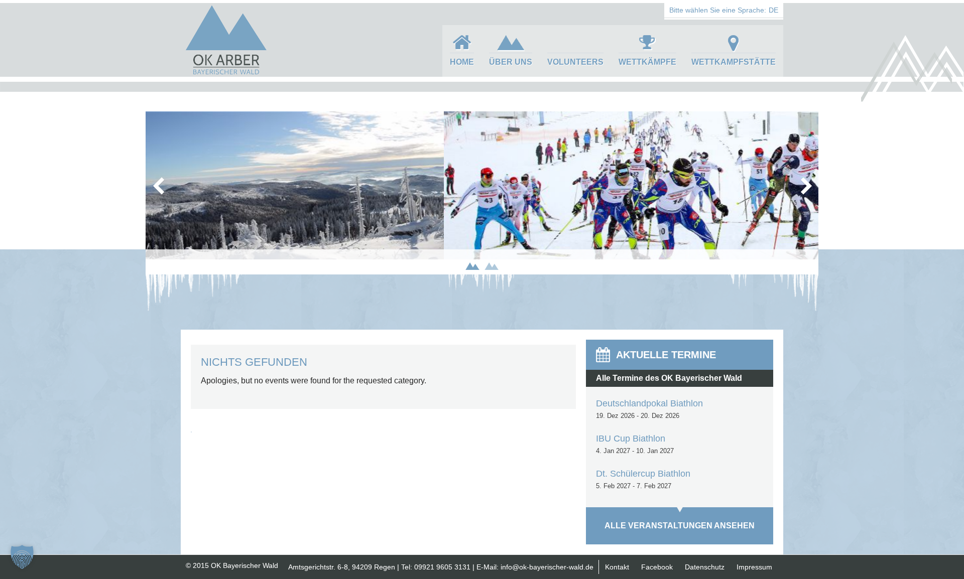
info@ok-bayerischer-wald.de (547, 567)
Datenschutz (705, 567)
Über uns (510, 62)
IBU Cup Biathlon (630, 438)
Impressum (754, 567)
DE (773, 10)
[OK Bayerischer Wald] (226, 73)
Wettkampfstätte (733, 62)
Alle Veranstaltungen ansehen (680, 525)
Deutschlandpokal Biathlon (649, 403)
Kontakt (617, 567)
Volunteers (575, 62)
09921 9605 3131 (442, 567)
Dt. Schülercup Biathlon (643, 474)
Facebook (657, 567)
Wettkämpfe (647, 62)
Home (462, 62)
